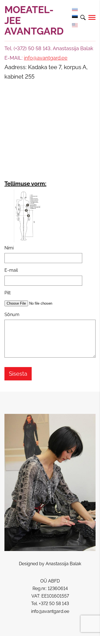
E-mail (11, 270)
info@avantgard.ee (46, 58)
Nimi (9, 248)
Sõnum (11, 314)
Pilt (7, 292)
